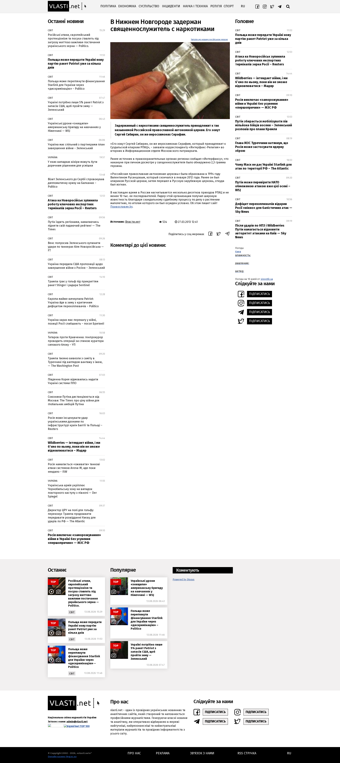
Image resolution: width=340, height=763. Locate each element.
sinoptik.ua (267, 279)
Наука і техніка (195, 6)
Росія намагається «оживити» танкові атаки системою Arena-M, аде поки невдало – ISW (74, 468)
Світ (50, 30)
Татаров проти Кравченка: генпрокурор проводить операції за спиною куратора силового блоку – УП (76, 341)
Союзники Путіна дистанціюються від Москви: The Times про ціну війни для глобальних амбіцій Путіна (73, 400)
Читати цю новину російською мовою (209, 39)
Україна (52, 157)
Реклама (162, 753)
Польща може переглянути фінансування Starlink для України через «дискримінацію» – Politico (76, 85)
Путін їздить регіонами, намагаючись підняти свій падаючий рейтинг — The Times (74, 225)
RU (243, 6)
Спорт (229, 6)
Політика (108, 6)
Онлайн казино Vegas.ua (62, 756)
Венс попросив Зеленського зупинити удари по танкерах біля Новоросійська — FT (76, 246)
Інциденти (171, 6)
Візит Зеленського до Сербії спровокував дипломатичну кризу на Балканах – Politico (76, 183)
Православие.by (121, 206)
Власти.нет (132, 221)
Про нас (134, 753)
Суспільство (149, 6)
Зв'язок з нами (202, 753)
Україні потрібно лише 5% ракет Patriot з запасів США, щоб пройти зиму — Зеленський (76, 106)
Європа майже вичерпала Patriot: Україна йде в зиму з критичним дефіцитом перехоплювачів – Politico (73, 302)
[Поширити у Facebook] (210, 234)
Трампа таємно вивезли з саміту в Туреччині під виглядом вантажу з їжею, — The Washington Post (75, 362)
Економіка (127, 6)
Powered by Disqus (183, 579)
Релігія (216, 6)
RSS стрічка (246, 753)
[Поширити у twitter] (219, 234)
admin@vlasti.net (76, 721)
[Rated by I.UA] (55, 726)
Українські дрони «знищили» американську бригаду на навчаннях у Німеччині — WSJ (74, 127)
